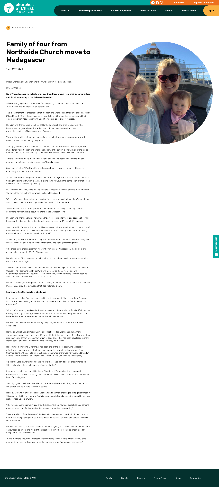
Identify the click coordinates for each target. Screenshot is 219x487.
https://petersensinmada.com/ (69, 442)
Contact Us (178, 3)
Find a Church (189, 11)
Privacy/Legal (160, 478)
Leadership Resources (90, 11)
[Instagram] (161, 2)
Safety (109, 478)
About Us (64, 11)
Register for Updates (204, 3)
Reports (141, 478)
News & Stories (148, 11)
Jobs (178, 478)
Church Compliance (121, 11)
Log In (211, 11)
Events (168, 11)
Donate (124, 478)
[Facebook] (157, 2)
